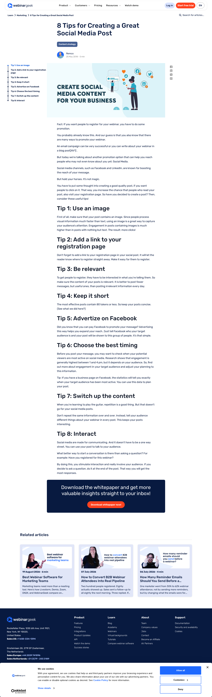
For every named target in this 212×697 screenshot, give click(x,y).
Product (79, 617)
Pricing (98, 5)
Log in (169, 5)
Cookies (178, 631)
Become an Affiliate (150, 639)
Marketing (22, 15)
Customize (178, 680)
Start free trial (186, 5)
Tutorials (112, 639)
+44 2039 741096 (31, 655)
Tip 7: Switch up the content (25, 96)
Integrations (80, 631)
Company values (149, 627)
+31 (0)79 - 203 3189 (38, 658)
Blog (110, 623)
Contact (145, 635)
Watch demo (131, 5)
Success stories (81, 647)
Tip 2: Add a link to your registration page (28, 71)
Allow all (180, 670)
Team (144, 623)
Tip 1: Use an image (20, 65)
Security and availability (186, 627)
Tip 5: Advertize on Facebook (25, 86)
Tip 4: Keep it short (20, 82)
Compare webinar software (121, 643)
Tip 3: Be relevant (19, 77)
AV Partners (147, 643)
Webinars (112, 631)
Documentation (182, 623)
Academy (112, 627)
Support (180, 617)
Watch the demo (82, 643)
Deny (180, 689)
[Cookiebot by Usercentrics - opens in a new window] (18, 691)
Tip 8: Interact (18, 100)
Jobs (143, 631)
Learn (10, 15)
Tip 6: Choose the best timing (25, 91)
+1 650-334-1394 (26, 639)
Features (78, 623)
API (75, 639)
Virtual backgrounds (117, 635)
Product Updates (82, 635)
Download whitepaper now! (106, 504)
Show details (44, 688)
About (145, 617)
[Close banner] (208, 667)
